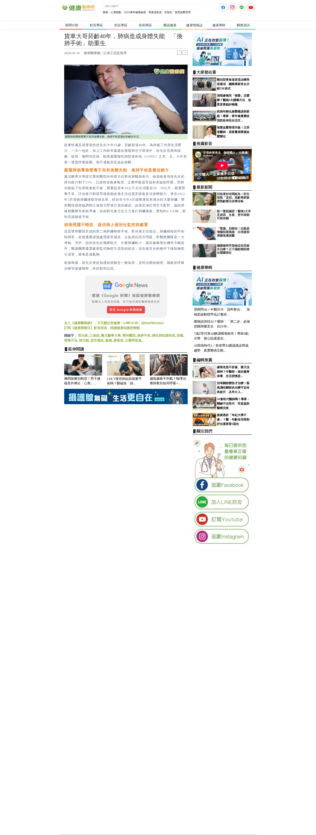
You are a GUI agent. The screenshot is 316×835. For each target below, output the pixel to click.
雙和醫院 (129, 335)
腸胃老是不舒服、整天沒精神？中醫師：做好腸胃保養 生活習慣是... (233, 372)
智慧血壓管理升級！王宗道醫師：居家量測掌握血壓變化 (233, 132)
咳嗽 (180, 335)
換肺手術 (143, 335)
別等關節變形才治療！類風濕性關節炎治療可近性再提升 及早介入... (233, 387)
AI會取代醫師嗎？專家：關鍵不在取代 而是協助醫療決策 (233, 403)
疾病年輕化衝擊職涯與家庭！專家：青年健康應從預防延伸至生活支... (233, 116)
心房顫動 (116, 12)
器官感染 (97, 340)
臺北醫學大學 (111, 335)
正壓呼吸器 (133, 340)
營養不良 (70, 340)
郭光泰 (83, 335)
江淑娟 (94, 335)
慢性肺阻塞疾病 (163, 335)
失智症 (168, 12)
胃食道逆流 (155, 12)
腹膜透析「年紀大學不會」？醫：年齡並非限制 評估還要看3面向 (234, 419)
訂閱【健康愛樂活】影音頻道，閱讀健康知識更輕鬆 (102, 328)
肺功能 (84, 340)
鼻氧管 (118, 340)
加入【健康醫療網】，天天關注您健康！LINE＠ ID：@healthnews (114, 323)
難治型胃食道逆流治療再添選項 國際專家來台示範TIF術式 (233, 84)
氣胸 (108, 340)
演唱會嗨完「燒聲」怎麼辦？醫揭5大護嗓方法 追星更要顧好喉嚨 (234, 100)
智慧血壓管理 (183, 12)
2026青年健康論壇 (135, 12)
